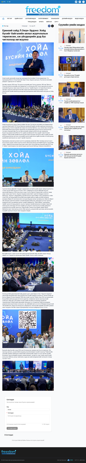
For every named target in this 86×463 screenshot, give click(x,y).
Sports (41, 21)
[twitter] (52, 26)
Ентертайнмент (43, 18)
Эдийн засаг (19, 18)
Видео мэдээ (79, 18)
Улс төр (9, 18)
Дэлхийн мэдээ (67, 18)
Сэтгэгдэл (10, 413)
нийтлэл (49, 21)
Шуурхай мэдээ (30, 18)
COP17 (56, 21)
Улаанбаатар (55, 18)
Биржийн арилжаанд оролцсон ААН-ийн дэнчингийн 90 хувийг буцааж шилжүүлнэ (73, 156)
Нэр (8, 407)
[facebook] (49, 26)
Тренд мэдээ (32, 21)
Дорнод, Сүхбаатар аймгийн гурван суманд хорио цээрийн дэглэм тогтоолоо (74, 128)
